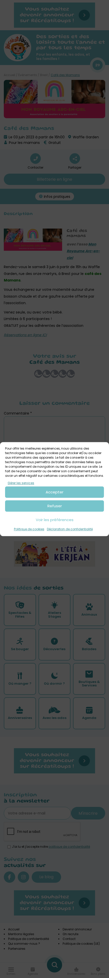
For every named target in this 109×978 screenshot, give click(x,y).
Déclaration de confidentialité (70, 529)
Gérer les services (21, 483)
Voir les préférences (55, 519)
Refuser (54, 506)
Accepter (54, 492)
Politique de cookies (29, 529)
